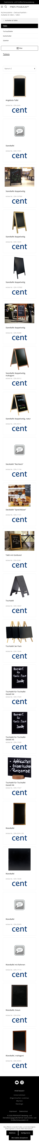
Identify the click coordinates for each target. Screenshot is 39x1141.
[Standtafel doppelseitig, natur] (19, 404)
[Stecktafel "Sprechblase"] (19, 495)
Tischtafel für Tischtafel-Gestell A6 (16, 783)
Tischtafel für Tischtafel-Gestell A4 (16, 692)
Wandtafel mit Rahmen (15, 964)
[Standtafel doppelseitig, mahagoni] (19, 359)
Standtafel (10, 145)
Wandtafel (10, 828)
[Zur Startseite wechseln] (19, 7)
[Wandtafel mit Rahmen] (19, 950)
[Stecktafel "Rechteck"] (19, 450)
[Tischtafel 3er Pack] (19, 632)
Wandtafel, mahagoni (15, 1055)
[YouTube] (17, 1083)
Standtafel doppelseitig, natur (18, 418)
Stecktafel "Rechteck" (14, 464)
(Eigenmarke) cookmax (19, 1098)
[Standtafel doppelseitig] (19, 177)
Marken (19, 1101)
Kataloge (19, 1104)
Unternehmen (19, 1095)
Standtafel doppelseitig (15, 191)
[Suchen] (6, 7)
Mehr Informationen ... (27, 1129)
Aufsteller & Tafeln (11, 20)
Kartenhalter (7, 36)
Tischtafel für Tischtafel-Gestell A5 (16, 738)
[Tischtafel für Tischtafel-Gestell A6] (19, 768)
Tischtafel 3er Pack (13, 646)
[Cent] (20, 110)
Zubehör (6, 40)
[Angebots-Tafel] (19, 86)
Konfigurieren (25, 1133)
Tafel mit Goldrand (14, 555)
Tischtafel (10, 600)
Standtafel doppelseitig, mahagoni (16, 374)
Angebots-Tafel (12, 100)
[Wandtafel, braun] (19, 996)
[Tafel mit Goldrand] (19, 541)
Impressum (13, 1111)
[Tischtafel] (19, 586)
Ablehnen (12, 1133)
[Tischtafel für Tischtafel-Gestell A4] (19, 677)
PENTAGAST (19, 1091)
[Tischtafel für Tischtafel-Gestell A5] (19, 723)
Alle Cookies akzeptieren (19, 1138)
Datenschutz (23, 1111)
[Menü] (2, 7)
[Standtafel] (19, 131)
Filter (20, 48)
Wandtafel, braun (13, 1010)
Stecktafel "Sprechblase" (16, 509)
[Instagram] (22, 1083)
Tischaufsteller (8, 31)
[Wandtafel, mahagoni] (19, 1041)
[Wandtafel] (19, 814)
